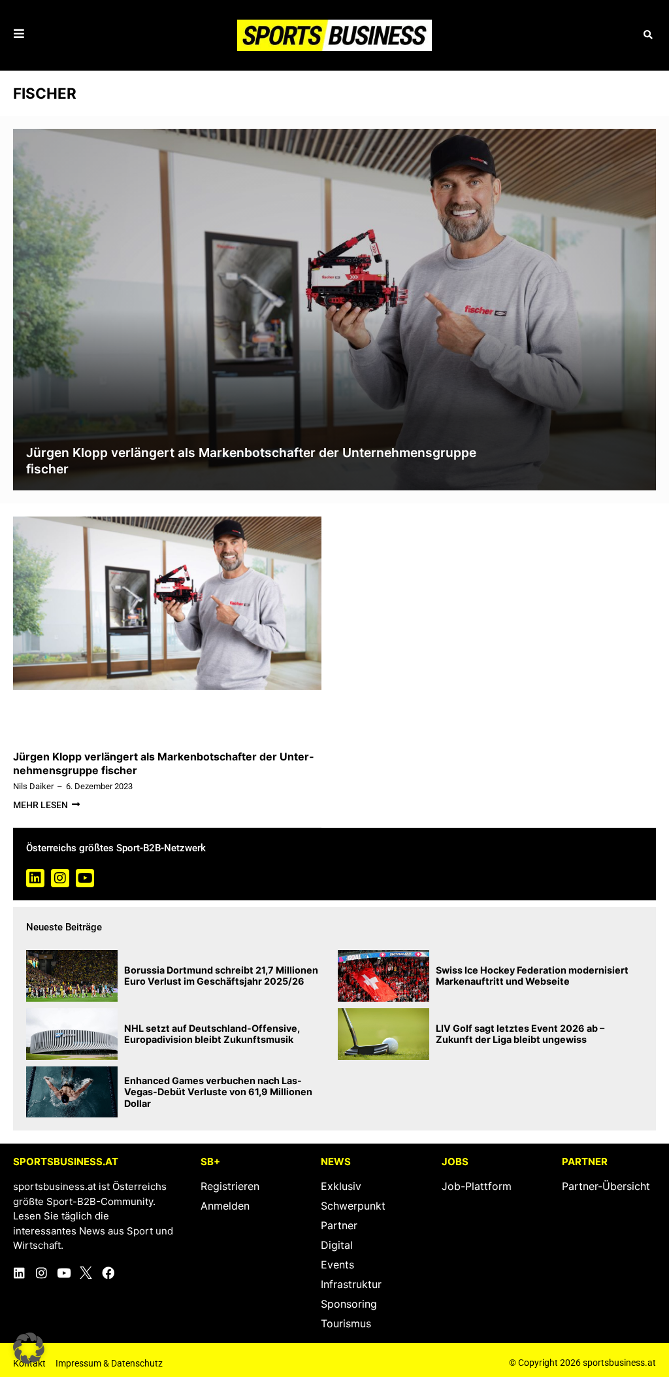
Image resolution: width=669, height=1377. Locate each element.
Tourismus (346, 1323)
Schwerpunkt (353, 1205)
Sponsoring (349, 1303)
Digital (337, 1244)
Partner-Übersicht (606, 1186)
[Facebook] (108, 1272)
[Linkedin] (35, 878)
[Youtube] (85, 878)
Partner (339, 1225)
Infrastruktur (351, 1284)
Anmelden (225, 1205)
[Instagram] (60, 878)
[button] (648, 35)
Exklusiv (341, 1186)
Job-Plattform (477, 1186)
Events (337, 1264)
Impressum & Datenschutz (109, 1363)
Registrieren (230, 1186)
